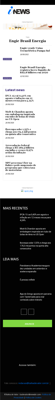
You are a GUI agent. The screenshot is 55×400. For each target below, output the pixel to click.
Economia (7, 59)
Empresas (7, 78)
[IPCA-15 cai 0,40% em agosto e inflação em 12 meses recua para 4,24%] (44, 100)
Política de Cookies (33, 397)
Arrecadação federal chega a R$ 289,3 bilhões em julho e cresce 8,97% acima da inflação (19, 149)
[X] (31, 312)
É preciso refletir (27, 280)
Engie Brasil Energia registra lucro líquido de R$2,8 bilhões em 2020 (35, 70)
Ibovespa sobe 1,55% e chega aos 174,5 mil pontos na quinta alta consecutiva (20, 132)
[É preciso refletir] (10, 283)
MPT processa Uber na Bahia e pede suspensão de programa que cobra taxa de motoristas (20, 167)
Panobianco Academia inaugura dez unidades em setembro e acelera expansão (35, 268)
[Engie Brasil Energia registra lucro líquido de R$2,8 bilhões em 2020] (10, 72)
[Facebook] (24, 312)
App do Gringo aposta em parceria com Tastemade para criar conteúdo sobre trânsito (35, 297)
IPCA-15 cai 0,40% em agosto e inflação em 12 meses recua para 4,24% (19, 98)
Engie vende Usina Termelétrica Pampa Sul (35, 49)
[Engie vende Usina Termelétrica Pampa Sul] (10, 52)
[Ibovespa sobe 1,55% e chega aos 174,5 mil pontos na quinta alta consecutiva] (44, 133)
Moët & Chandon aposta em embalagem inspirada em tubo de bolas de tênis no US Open (20, 116)
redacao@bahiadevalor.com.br (33, 383)
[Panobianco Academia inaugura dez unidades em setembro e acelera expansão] (10, 269)
